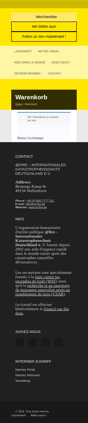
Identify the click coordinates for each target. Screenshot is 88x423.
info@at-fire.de (35, 204)
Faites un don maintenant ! (44, 36)
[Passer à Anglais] (29, 4)
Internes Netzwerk (27, 375)
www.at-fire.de (37, 207)
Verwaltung (22, 380)
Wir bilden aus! (44, 26)
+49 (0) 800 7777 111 (40, 200)
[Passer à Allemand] (17, 4)
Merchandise (46, 17)
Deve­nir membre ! (28, 73)
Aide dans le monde (29, 62)
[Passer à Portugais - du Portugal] (66, 4)
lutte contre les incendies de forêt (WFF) (37, 278)
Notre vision (48, 51)
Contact (55, 73)
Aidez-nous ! (61, 62)
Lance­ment (23, 51)
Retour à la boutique (30, 138)
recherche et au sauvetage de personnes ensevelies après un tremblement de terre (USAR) (42, 289)
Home (18, 104)
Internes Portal (25, 369)
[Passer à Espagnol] (41, 4)
